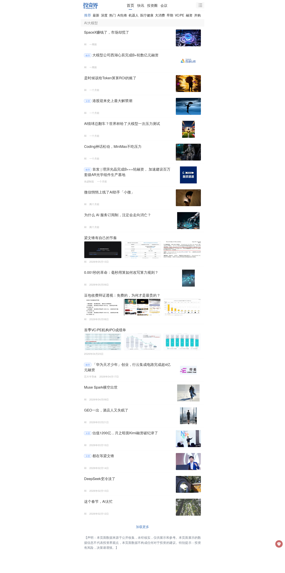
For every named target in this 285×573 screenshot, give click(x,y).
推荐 (87, 15)
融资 (189, 15)
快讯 (140, 5)
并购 (197, 15)
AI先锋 (122, 15)
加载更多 (142, 526)
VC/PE (179, 15)
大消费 (160, 15)
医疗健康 (146, 15)
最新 (96, 15)
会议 (163, 5)
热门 (112, 15)
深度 (104, 15)
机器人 (134, 15)
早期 (170, 15)
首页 (130, 5)
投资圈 (152, 5)
